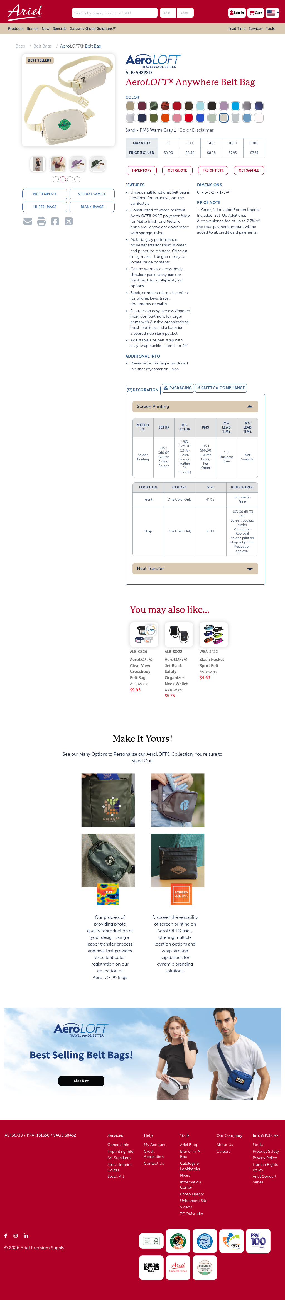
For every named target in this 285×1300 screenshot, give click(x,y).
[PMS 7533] (188, 106)
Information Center (190, 1185)
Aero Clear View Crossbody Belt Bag (141, 668)
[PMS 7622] (165, 106)
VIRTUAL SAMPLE (92, 194)
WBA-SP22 (209, 652)
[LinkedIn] (25, 1235)
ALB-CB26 (138, 652)
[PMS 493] (177, 118)
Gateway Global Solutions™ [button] (93, 28)
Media (258, 1145)
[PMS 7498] (153, 118)
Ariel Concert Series (264, 1179)
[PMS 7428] (142, 106)
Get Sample (249, 170)
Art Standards (119, 1158)
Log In (239, 13)
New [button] (46, 28)
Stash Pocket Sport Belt (212, 662)
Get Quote (177, 170)
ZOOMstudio (191, 1214)
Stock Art (115, 1176)
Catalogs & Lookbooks (190, 1166)
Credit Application (154, 1154)
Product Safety (266, 1151)
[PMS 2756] (142, 118)
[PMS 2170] (247, 118)
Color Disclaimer (196, 130)
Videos (186, 1207)
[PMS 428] (235, 118)
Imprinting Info (120, 1151)
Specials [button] (59, 28)
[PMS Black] (212, 106)
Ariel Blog (188, 1145)
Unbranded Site (193, 1201)
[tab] (143, 390)
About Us (225, 1145)
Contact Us (154, 1163)
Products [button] (15, 28)
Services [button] (255, 28)
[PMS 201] (177, 106)
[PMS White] (259, 118)
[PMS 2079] (224, 106)
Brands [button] (32, 28)
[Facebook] (5, 1235)
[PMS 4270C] (130, 106)
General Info (118, 1145)
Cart (258, 13)
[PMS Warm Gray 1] (224, 118)
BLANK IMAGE (92, 207)
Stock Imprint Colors (119, 1167)
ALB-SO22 (173, 652)
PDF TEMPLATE (45, 194)
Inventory (141, 170)
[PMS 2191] (235, 106)
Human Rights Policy (265, 1167)
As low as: (139, 687)
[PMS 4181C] (153, 106)
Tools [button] (270, 28)
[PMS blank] (247, 106)
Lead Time (236, 28)
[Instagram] (15, 1235)
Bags (20, 46)
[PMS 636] (200, 106)
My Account (155, 1145)
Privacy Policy (265, 1158)
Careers (223, 1151)
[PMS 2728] (200, 118)
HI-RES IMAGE (44, 207)
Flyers (185, 1175)
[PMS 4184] (212, 118)
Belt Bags (42, 46)
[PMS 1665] (165, 118)
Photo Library (192, 1194)
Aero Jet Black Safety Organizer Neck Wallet (176, 671)
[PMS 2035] (188, 118)
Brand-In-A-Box (191, 1154)
